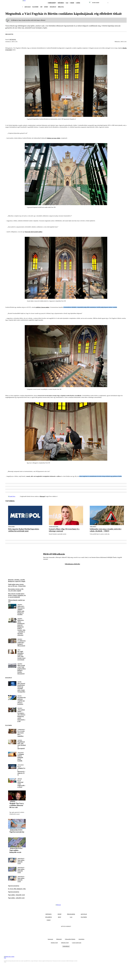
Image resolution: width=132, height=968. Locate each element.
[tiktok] (103, 2)
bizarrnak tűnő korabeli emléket (33, 231)
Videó (48, 920)
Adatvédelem (81, 939)
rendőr (19, 681)
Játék (78, 2)
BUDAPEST (53, 6)
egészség (20, 740)
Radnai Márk (11, 526)
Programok (71, 914)
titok (8, 44)
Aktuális (27, 6)
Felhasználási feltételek (70, 939)
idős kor (20, 778)
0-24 (67, 2)
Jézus (19, 649)
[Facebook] (62, 930)
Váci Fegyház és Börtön (36, 44)
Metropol (12, 39)
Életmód (35, 6)
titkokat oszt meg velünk (53, 138)
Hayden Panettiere (53, 526)
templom (15, 44)
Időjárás (61, 2)
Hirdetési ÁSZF (54, 942)
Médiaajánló (59, 939)
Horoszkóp (52, 2)
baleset (20, 695)
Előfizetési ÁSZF (65, 942)
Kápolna (23, 44)
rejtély (49, 44)
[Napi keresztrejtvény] (16, 834)
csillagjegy (21, 752)
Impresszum (50, 939)
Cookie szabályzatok (76, 942)
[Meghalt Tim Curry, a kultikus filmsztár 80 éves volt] (16, 809)
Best (59, 917)
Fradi (72, 2)
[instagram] (104, 2)
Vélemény (48, 917)
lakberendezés (21, 729)
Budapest (20, 604)
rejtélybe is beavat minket (42, 307)
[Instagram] (69, 930)
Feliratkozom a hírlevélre (72, 564)
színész (12, 801)
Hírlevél (61, 6)
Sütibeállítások (66, 946)
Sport (46, 6)
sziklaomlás (93, 526)
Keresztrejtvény (16, 830)
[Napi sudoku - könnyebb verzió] (16, 854)
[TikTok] (66, 930)
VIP (41, 6)
